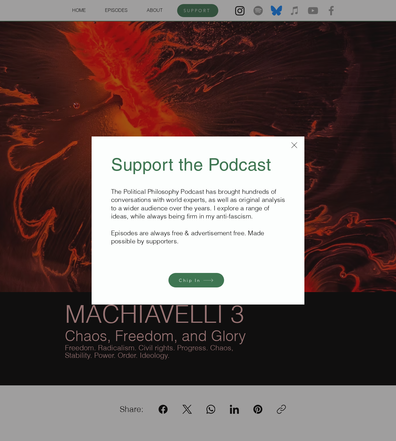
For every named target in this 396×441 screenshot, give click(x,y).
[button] (294, 145)
